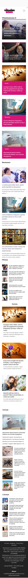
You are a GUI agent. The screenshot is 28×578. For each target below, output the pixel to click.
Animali (7, 149)
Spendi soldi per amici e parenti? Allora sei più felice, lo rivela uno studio (13, 395)
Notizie (6, 83)
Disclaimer (14, 545)
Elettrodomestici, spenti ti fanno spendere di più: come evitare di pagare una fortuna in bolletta (17, 514)
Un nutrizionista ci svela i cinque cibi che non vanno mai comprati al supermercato (13, 249)
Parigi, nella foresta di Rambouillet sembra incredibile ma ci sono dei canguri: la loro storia (19, 485)
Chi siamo (6, 543)
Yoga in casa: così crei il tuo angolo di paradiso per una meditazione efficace (16, 298)
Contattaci (14, 567)
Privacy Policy (19, 543)
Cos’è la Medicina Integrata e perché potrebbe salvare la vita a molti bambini (14, 122)
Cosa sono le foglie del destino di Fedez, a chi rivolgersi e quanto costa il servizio (13, 362)
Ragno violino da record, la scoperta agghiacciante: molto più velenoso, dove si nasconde (19, 462)
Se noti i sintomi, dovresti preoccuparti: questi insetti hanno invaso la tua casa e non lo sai (19, 474)
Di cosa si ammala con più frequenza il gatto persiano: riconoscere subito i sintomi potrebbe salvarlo (19, 451)
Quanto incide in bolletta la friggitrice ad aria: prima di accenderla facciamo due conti (17, 528)
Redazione (12, 543)
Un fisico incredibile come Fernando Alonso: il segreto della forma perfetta (17, 292)
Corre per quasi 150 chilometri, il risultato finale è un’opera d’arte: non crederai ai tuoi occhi (17, 273)
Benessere (7, 117)
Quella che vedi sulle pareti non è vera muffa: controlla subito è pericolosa (17, 534)
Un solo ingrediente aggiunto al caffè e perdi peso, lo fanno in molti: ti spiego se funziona (16, 267)
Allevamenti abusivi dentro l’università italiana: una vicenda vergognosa (13, 154)
